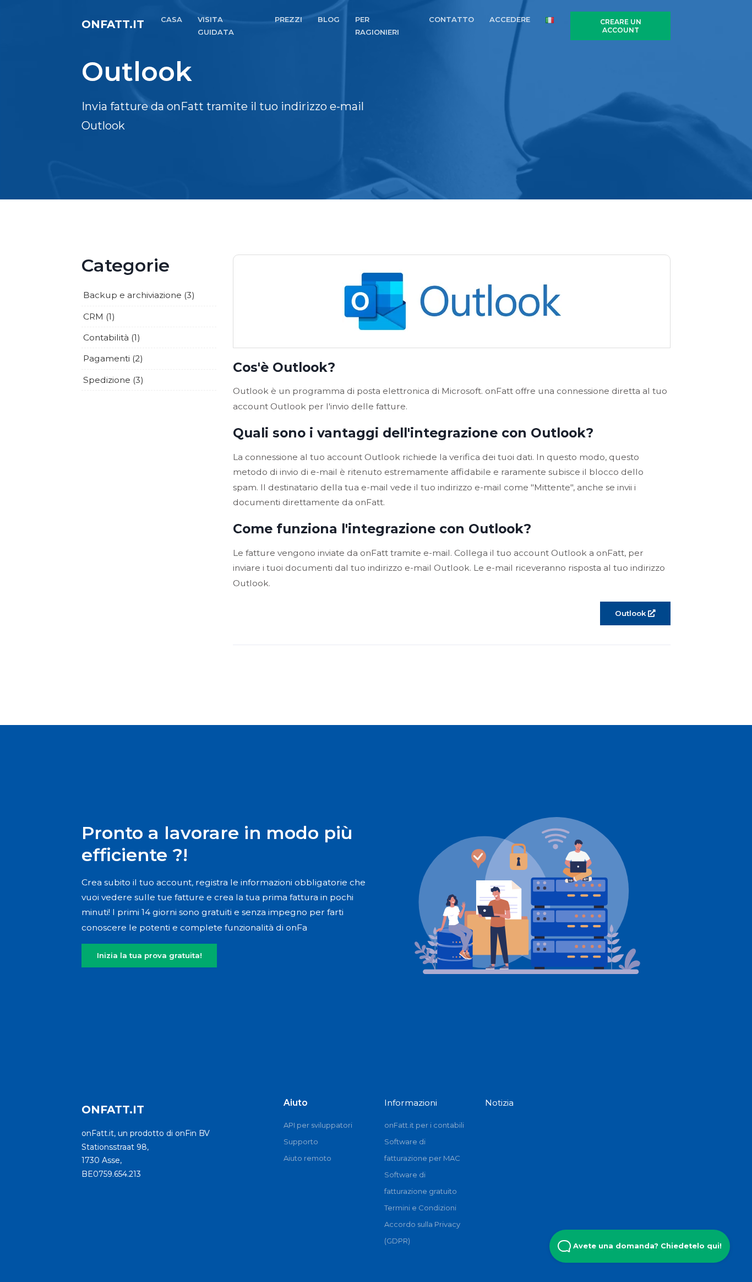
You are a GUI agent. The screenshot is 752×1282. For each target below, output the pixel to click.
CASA (171, 19)
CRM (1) (99, 316)
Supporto (301, 1141)
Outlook (631, 613)
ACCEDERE (509, 19)
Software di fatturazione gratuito (420, 1183)
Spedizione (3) (113, 380)
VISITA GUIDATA (216, 25)
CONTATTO (451, 19)
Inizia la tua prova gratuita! (149, 955)
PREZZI (288, 19)
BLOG (329, 19)
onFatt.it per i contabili (424, 1125)
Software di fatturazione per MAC (422, 1149)
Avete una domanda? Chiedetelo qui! (646, 1246)
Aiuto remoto (307, 1158)
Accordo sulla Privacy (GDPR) (422, 1232)
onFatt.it (112, 24)
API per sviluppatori (318, 1125)
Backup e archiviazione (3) (139, 295)
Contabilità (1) (111, 337)
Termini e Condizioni (420, 1207)
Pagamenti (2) (113, 358)
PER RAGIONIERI (377, 25)
